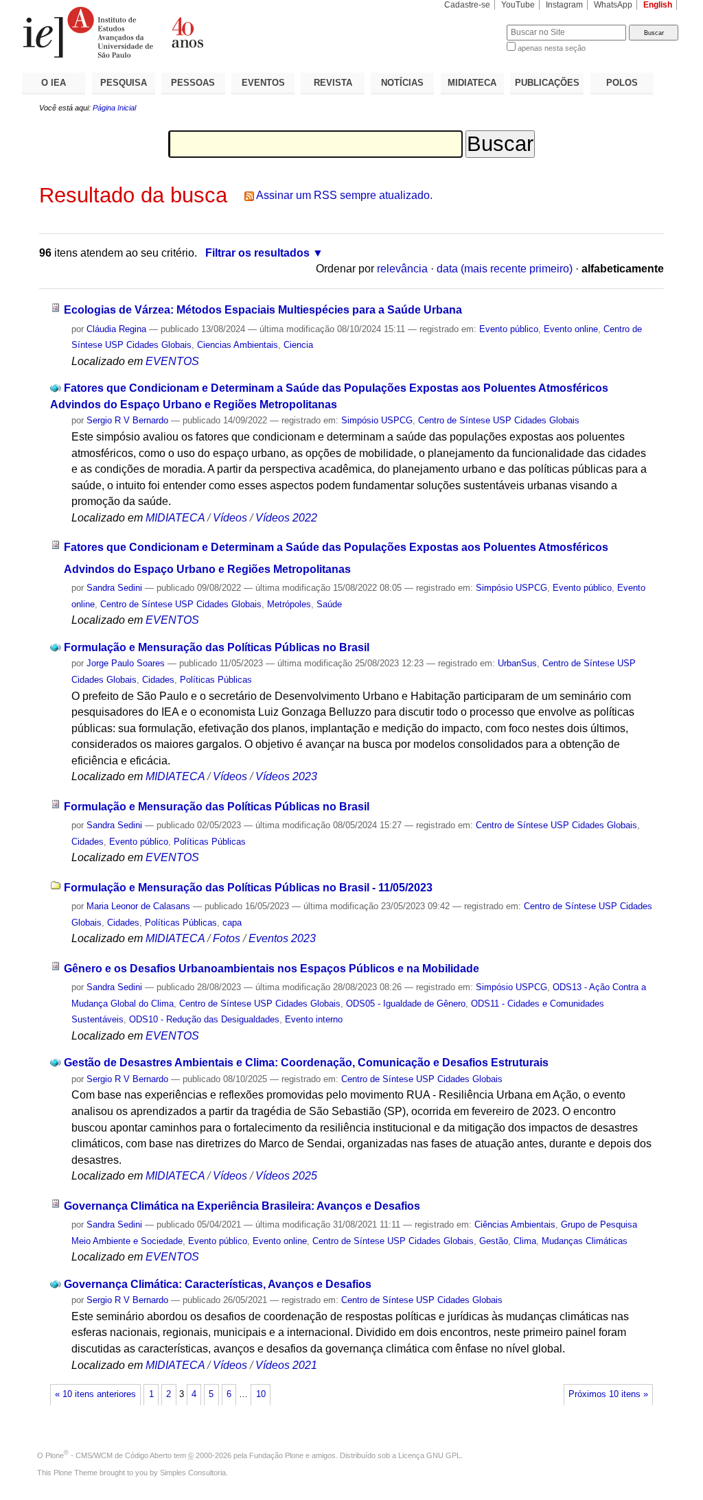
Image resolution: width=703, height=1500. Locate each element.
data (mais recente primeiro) (505, 268)
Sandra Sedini (114, 588)
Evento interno (314, 1019)
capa (232, 922)
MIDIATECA (472, 83)
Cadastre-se (467, 5)
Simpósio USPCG (377, 420)
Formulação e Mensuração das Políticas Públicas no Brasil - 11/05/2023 (248, 887)
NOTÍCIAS (402, 83)
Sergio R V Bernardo (127, 420)
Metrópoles (289, 604)
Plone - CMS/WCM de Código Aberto (108, 1455)
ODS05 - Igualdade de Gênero (405, 1003)
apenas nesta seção (552, 48)
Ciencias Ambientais (237, 345)
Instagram (564, 5)
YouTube (518, 5)
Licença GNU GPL (429, 1455)
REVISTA (333, 83)
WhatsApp (613, 5)
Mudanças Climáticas (584, 1241)
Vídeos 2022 (286, 518)
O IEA (53, 83)
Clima (525, 1241)
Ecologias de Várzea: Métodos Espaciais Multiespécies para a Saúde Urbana (263, 310)
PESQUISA (123, 83)
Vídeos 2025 (286, 1176)
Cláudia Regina (116, 329)
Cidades (158, 680)
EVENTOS (263, 83)
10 (261, 1394)
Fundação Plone (276, 1455)
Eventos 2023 (282, 938)
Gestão (493, 1241)
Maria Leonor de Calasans (138, 906)
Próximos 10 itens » (608, 1394)
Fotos (226, 938)
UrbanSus (517, 663)
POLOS (622, 83)
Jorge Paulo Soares (126, 663)
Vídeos (230, 518)
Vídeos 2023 (286, 776)
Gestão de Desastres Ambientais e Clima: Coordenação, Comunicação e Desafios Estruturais (306, 1062)
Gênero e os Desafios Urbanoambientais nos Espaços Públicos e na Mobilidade (271, 968)
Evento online (571, 329)
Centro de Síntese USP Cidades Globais (498, 420)
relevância (402, 268)
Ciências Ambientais (514, 1224)
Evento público (508, 329)
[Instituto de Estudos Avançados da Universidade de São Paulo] (187, 32)
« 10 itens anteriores (95, 1394)
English (657, 5)
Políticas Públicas (216, 680)
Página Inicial (114, 108)
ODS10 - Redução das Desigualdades (204, 1019)
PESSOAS (193, 83)
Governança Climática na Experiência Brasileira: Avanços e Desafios (242, 1206)
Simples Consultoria (193, 1472)
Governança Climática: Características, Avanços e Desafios (217, 1284)
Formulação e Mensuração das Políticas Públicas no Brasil (216, 647)
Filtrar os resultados (257, 253)
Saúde (329, 604)
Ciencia (298, 345)
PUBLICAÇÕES (547, 83)
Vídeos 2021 (286, 1365)
